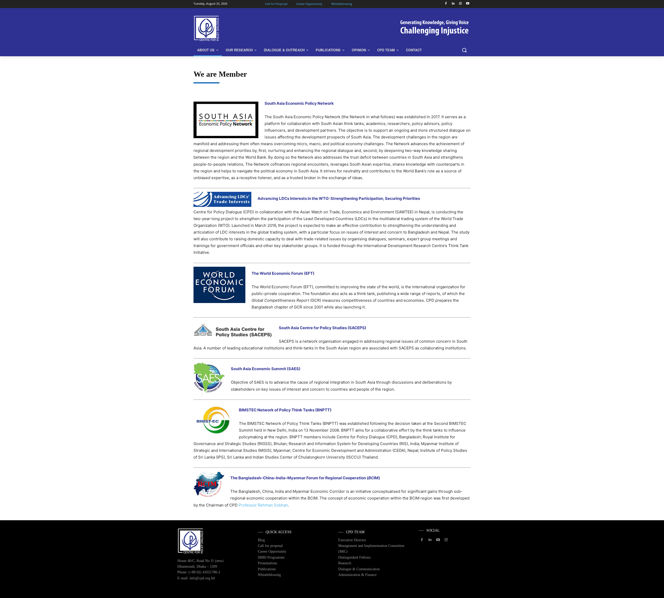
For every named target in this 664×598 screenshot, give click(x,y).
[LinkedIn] (453, 4)
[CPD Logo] (234, 28)
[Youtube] (468, 4)
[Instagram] (460, 4)
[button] (464, 50)
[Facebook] (446, 4)
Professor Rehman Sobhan (263, 505)
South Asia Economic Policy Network (299, 103)
